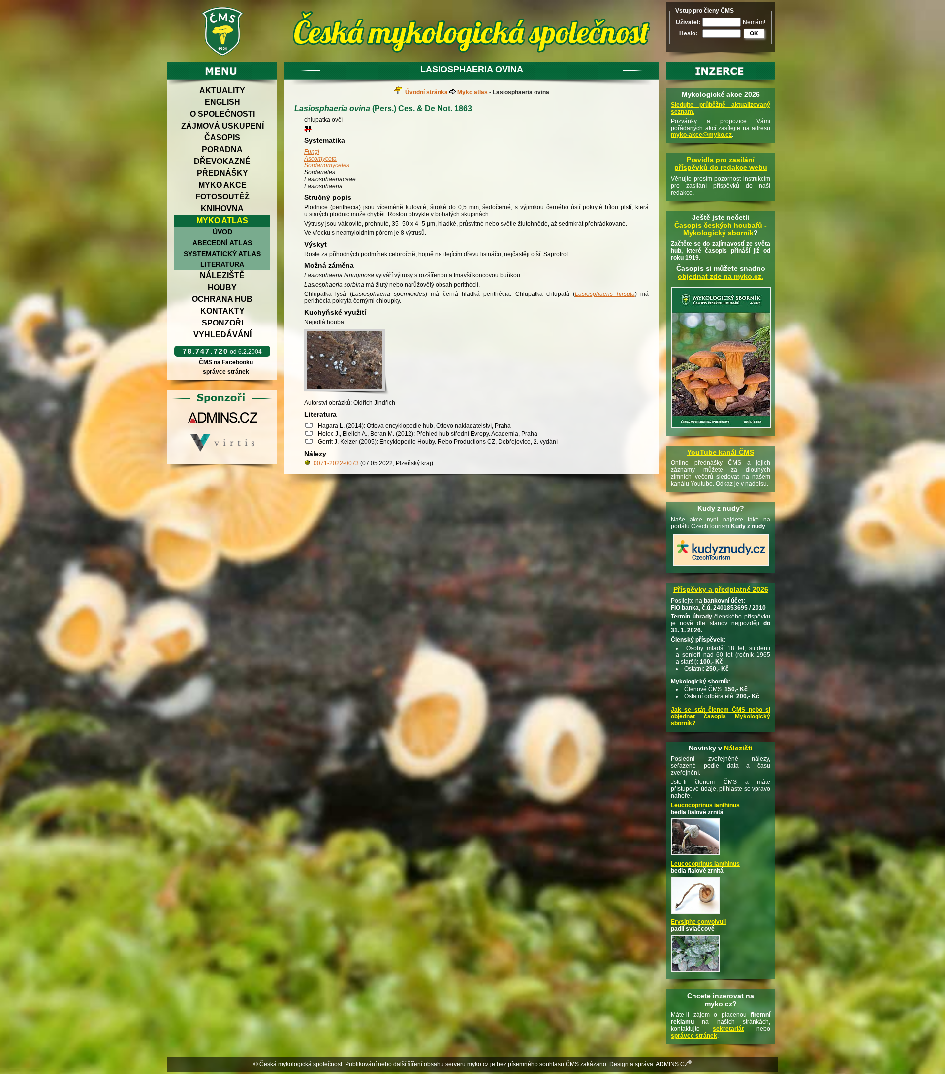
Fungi (311, 151)
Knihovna (222, 208)
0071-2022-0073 (336, 463)
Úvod (222, 232)
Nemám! (754, 22)
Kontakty (222, 311)
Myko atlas (222, 220)
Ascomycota (320, 158)
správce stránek (226, 371)
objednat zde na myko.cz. (720, 276)
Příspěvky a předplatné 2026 (720, 589)
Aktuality (222, 90)
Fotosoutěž (222, 197)
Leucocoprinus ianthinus (705, 805)
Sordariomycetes (326, 165)
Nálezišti (738, 748)
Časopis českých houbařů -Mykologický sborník (720, 229)
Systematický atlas (222, 254)
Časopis (222, 137)
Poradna (222, 149)
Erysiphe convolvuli (698, 921)
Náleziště (222, 275)
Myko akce (222, 185)
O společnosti (222, 114)
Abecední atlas (222, 243)
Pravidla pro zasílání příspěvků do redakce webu (720, 163)
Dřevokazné (222, 161)
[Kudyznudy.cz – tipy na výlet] (721, 566)
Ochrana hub (222, 299)
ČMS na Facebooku (225, 362)
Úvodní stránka (426, 92)
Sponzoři (222, 323)
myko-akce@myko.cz (701, 134)
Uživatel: (688, 22)
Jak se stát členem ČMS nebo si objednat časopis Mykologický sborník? (720, 716)
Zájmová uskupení (222, 126)
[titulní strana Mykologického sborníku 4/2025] (721, 428)
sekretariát (728, 1028)
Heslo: (688, 33)
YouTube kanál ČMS (720, 452)
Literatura (222, 264)
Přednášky (222, 173)
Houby (222, 287)
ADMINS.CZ (672, 1064)
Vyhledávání (222, 334)
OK (754, 33)
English (222, 102)
